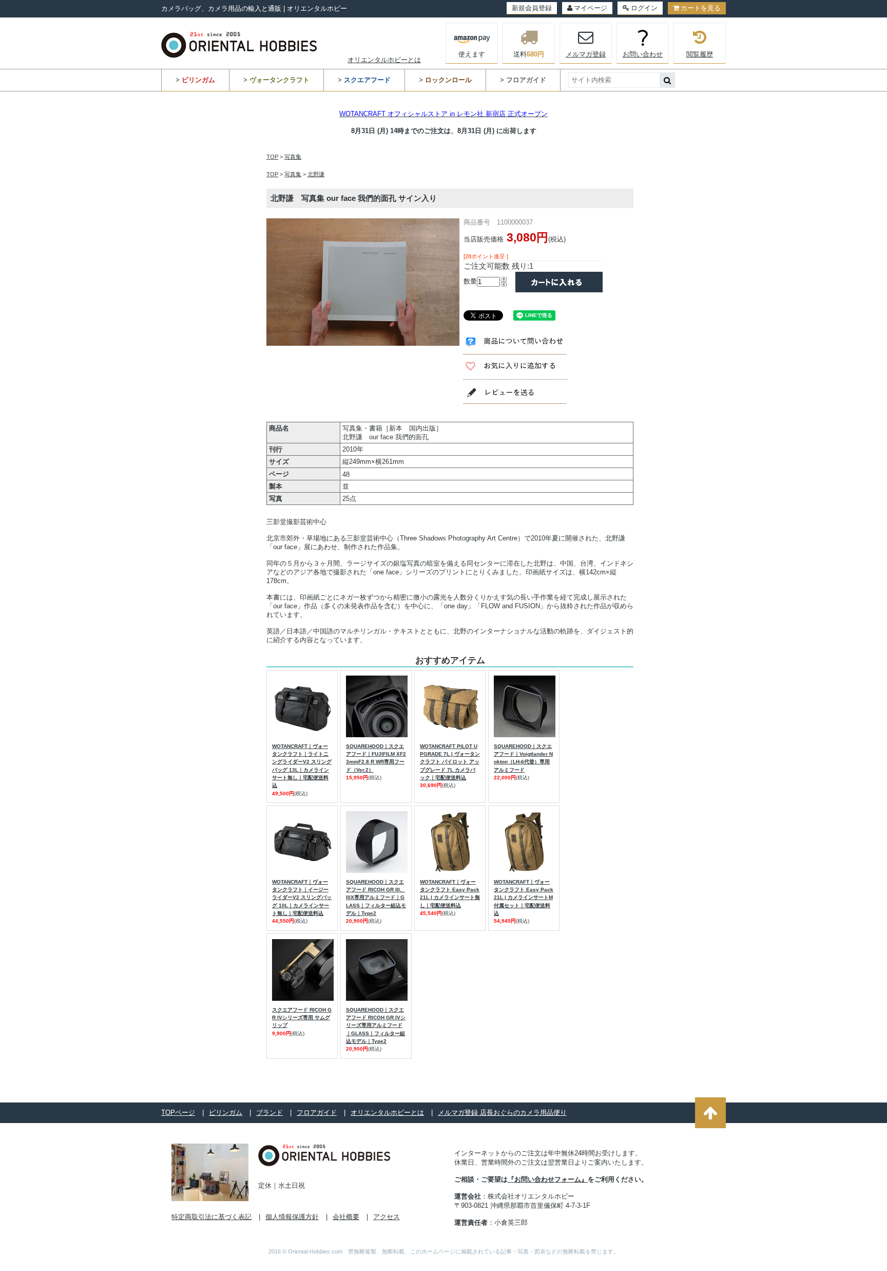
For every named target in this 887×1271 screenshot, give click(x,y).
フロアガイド (317, 1112)
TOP (272, 157)
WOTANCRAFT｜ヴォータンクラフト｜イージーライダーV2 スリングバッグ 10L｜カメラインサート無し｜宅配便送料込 (302, 897)
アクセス (386, 1217)
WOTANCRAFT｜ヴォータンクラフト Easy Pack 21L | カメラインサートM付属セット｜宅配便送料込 (523, 897)
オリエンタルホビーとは (384, 60)
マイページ (590, 8)
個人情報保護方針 (292, 1217)
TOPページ (178, 1112)
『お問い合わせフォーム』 (548, 1179)
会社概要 (346, 1217)
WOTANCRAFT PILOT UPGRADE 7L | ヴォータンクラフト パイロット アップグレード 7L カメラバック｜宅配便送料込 (450, 761)
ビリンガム (225, 1112)
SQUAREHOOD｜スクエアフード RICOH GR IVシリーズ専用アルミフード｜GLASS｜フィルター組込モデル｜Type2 (376, 1025)
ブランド (269, 1112)
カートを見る (701, 8)
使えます (471, 54)
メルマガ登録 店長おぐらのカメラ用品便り (502, 1112)
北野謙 (315, 174)
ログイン (644, 8)
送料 (528, 54)
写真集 (292, 157)
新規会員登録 (532, 8)
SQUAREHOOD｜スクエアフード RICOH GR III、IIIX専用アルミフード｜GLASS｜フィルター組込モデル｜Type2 (376, 897)
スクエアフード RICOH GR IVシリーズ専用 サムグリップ (302, 1018)
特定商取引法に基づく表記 (211, 1217)
